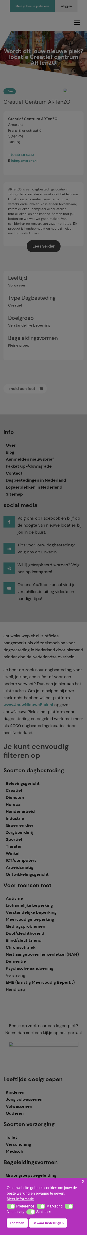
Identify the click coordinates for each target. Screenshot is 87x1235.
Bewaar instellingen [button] (48, 1223)
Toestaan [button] (17, 1223)
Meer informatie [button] (20, 1199)
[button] (11, 1206)
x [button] (83, 1181)
